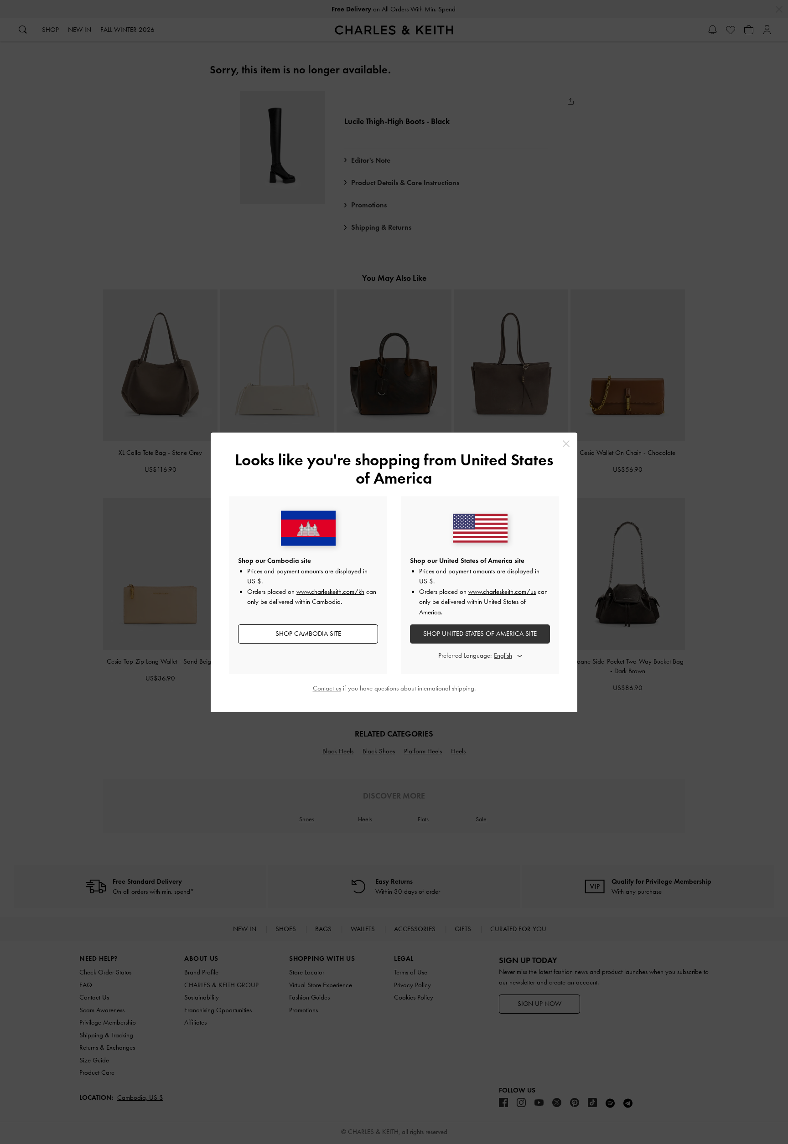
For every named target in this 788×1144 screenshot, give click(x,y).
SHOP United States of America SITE (480, 633)
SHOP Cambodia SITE (308, 633)
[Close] (566, 443)
